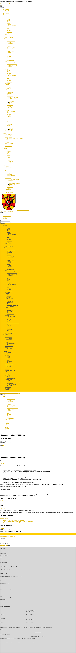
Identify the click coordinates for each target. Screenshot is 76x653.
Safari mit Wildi (10, 187)
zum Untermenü (6, 13)
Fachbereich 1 (10, 92)
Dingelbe (9, 21)
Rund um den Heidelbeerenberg (13, 179)
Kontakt (4, 217)
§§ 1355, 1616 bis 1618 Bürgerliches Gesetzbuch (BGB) (14, 520)
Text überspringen (4, 463)
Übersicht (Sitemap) (7, 216)
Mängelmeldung (10, 52)
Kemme (8, 27)
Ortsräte (6, 69)
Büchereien (7, 166)
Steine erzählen (10, 180)
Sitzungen (7, 84)
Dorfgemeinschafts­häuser (10, 167)
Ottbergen (9, 29)
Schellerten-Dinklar (11, 141)
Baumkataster (10, 174)
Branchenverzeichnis (9, 161)
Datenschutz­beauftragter (12, 98)
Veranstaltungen (8, 189)
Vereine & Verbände (9, 192)
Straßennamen (8, 188)
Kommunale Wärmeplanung (12, 50)
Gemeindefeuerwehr (11, 111)
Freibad (6, 169)
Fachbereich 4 (10, 96)
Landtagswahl (10, 105)
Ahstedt (8, 19)
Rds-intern (9, 88)
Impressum (5, 218)
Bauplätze (7, 152)
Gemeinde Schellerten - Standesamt (7, 536)
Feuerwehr (7, 110)
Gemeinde (5, 16)
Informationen (12, 102)
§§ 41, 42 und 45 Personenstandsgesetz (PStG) (12, 522)
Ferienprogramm (8, 144)
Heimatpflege (7, 173)
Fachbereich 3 (10, 94)
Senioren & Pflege (8, 146)
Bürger (4, 38)
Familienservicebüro (9, 143)
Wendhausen (9, 32)
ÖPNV (8, 55)
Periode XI (11, 87)
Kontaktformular (3, 562)
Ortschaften (7, 18)
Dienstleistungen (10, 42)
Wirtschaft (5, 148)
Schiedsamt (9, 57)
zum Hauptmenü (6, 12)
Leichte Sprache (12, 103)
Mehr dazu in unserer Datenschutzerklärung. (9, 3)
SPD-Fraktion (9, 68)
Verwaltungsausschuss (11, 62)
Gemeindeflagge (8, 34)
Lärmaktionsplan (10, 51)
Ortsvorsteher (7, 83)
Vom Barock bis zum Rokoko (15, 184)
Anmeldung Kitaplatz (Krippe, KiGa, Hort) (15, 138)
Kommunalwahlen (10, 101)
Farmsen (9, 24)
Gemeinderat (7, 61)
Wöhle (8, 33)
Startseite (4, 214)
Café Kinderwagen (8, 134)
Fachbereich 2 (10, 93)
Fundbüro (9, 46)
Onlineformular (3, 599)
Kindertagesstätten (8, 137)
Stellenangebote (10, 60)
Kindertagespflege (8, 135)
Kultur (4, 165)
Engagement (7, 147)
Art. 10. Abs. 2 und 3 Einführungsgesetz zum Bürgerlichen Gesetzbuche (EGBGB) (19, 521)
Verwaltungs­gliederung (9, 91)
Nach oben (8, 545)
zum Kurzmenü (6, 9)
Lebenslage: (2, 442)
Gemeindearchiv (10, 48)
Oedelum (9, 28)
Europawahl (9, 107)
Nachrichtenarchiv (8, 130)
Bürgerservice (7, 39)
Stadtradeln (7, 191)
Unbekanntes (12, 182)
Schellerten (9, 30)
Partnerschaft (7, 36)
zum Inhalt (5, 14)
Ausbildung (11, 129)
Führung (11, 128)
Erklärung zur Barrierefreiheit (6, 589)
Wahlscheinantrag (10, 109)
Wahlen (6, 100)
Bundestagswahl (10, 106)
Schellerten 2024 (8, 176)
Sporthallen (7, 171)
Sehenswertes (8, 178)
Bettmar (8, 20)
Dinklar (8, 23)
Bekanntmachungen (11, 41)
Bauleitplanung (8, 151)
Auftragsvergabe (8, 150)
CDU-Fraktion (10, 66)
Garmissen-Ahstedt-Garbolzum (13, 118)
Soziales (4, 133)
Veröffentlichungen (11, 175)
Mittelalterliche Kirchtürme (14, 183)
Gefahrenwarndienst (11, 47)
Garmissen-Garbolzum (11, 25)
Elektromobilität (10, 43)
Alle (34, 444)
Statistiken (9, 59)
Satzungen (9, 56)
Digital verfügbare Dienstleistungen (7, 451)
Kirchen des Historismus (14, 185)
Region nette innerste (9, 37)
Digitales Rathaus (6, 132)
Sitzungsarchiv (10, 85)
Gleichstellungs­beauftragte (12, 97)
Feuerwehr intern (10, 126)
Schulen (6, 139)
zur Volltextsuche (6, 10)
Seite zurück (2, 545)
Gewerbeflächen (8, 164)
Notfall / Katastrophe (11, 53)
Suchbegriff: (2, 441)
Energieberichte (8, 162)
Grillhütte (6, 170)
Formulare (9, 45)
